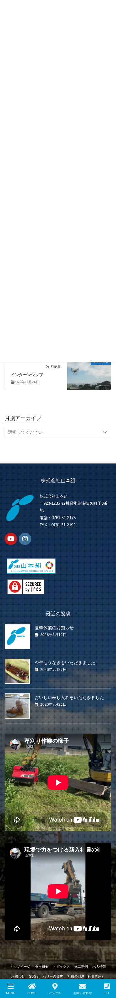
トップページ (20, 966)
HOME (32, 993)
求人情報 (99, 966)
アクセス (55, 993)
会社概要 (42, 966)
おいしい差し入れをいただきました (69, 697)
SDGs (33, 976)
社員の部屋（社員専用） (86, 976)
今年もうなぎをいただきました (65, 662)
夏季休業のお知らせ (54, 627)
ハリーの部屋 (53, 976)
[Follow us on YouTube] (11, 539)
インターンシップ (27, 374)
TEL (107, 993)
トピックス (61, 966)
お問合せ (18, 976)
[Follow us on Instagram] (25, 539)
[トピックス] (89, 368)
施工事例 (81, 966)
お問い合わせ (82, 993)
